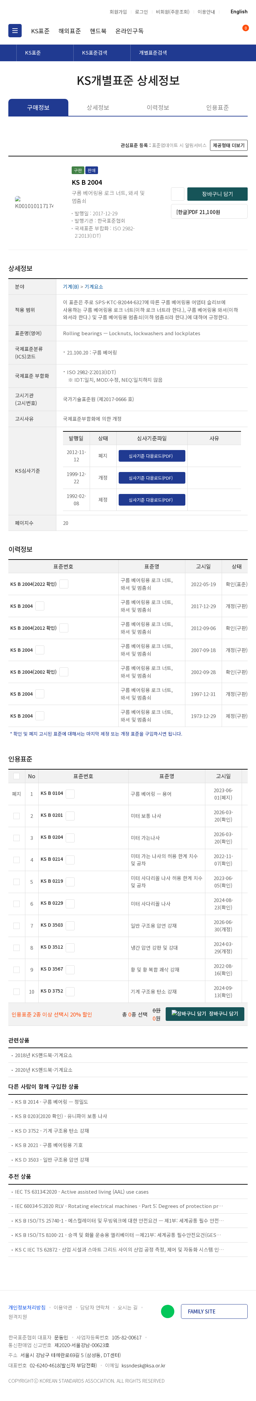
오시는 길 (128, 1307)
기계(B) (71, 286)
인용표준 (217, 107)
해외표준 (69, 30)
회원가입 (118, 11)
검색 (216, 30)
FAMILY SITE (202, 1311)
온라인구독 (129, 30)
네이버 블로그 (167, 1311)
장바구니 (245, 28)
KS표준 (40, 30)
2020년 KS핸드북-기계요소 (44, 1069)
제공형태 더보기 (229, 145)
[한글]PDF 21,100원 (198, 211)
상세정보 (98, 107)
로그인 (141, 11)
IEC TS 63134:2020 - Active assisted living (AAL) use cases (82, 1191)
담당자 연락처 (95, 1307)
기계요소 (94, 286)
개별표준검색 (153, 52)
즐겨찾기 (177, 194)
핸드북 (98, 30)
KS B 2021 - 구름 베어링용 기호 (49, 1144)
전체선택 (16, 776)
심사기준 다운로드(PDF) (151, 456)
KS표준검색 (94, 52)
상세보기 (63, 584)
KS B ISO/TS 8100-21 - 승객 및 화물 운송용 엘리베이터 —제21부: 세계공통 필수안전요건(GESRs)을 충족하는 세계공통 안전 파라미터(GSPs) (119, 1234)
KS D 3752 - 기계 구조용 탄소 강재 (52, 1130)
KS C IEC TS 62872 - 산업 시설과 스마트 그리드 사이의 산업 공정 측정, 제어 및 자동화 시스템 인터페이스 (119, 1249)
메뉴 (15, 30)
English (239, 11)
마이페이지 (228, 30)
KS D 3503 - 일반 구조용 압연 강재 (52, 1159)
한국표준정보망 (43, 12)
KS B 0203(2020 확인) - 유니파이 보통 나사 (61, 1115)
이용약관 (63, 1307)
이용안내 (206, 11)
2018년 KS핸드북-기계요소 (44, 1054)
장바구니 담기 (217, 194)
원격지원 (17, 1316)
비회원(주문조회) (173, 11)
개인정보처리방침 (27, 1307)
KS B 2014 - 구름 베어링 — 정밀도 (51, 1101)
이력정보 (158, 107)
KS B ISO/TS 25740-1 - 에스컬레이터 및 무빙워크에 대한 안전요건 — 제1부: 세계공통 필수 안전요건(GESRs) (119, 1220)
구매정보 (38, 107)
